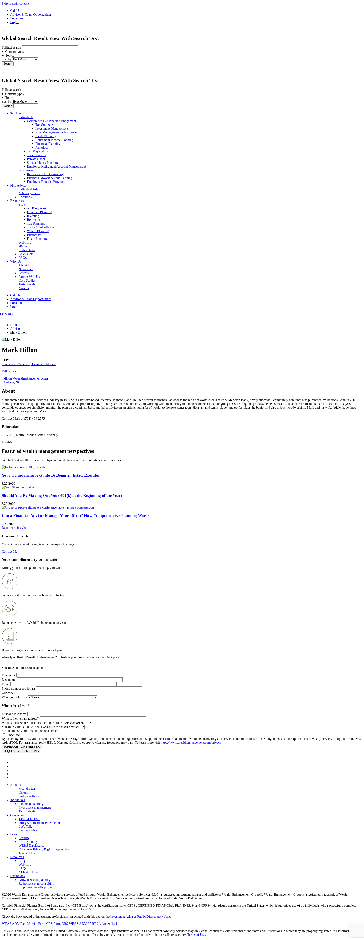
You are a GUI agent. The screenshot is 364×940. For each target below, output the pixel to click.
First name (9, 675)
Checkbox (13, 735)
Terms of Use (27, 853)
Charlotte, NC (11, 382)
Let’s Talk (6, 314)
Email (5, 684)
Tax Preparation (37, 151)
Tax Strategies (44, 124)
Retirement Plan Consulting (45, 174)
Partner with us (29, 796)
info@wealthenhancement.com (39, 823)
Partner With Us (29, 276)
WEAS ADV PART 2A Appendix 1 (93, 923)
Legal (14, 834)
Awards (24, 288)
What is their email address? (20, 718)
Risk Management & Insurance (56, 132)
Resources (17, 200)
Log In (14, 22)
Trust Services (36, 155)
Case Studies (27, 280)
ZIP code (8, 693)
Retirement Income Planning (54, 140)
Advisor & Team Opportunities (30, 14)
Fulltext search (11, 47)
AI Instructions (28, 872)
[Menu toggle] (3, 72)
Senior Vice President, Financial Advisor (29, 364)
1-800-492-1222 (29, 819)
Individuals (26, 117)
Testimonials (27, 284)
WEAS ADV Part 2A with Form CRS (27, 923)
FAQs (23, 257)
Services (15, 113)
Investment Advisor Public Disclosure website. (141, 916)
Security (24, 838)
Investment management (35, 807)
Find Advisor (19, 185)
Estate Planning (45, 136)
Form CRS (60, 923)
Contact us (17, 815)
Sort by (6, 59)
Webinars (25, 242)
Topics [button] (9, 55)
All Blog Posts (36, 208)
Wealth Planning (38, 231)
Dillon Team (10, 371)
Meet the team (28, 788)
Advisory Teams (29, 193)
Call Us (15, 10)
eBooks (24, 246)
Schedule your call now (17, 726)
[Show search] (3, 30)
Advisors (16, 328)
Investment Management (51, 128)
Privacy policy (28, 842)
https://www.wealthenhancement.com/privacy (191, 742)
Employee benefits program (37, 887)
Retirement (34, 219)
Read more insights (14, 527)
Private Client (36, 159)
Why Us (15, 261)
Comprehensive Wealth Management (51, 121)
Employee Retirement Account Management (56, 166)
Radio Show (27, 250)
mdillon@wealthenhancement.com (25, 378)
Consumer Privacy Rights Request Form (45, 849)
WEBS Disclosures (31, 845)
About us (16, 785)
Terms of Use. (196, 934)
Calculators (26, 254)
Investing (33, 216)
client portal (112, 657)
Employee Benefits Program (45, 181)
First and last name (14, 714)
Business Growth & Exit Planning (49, 178)
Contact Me (9, 551)
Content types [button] (14, 51)
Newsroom (26, 269)
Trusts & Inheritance (40, 227)
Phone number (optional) (18, 688)
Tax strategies (28, 811)
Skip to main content (15, 3)
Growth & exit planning (34, 880)
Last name (8, 679)
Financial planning (31, 804)
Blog (22, 204)
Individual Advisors (32, 189)
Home (14, 325)
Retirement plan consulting (36, 883)
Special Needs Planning (43, 162)
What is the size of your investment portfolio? (32, 722)
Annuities (41, 147)
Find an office (28, 830)
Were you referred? (14, 697)
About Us (25, 265)
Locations (16, 18)
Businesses (26, 170)
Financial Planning (47, 143)
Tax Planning (36, 223)
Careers (24, 273)
